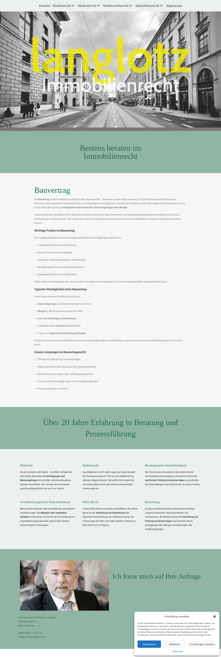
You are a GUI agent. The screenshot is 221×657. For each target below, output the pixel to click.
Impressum (178, 651)
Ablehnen (174, 644)
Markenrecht (87, 6)
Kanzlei (44, 6)
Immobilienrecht (147, 6)
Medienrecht (62, 6)
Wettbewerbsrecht (116, 6)
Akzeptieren (149, 644)
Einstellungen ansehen (201, 644)
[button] (214, 616)
